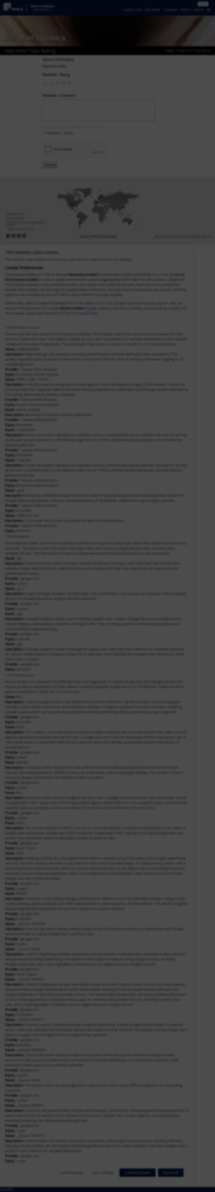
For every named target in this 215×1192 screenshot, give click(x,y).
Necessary (24, 327)
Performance (19, 536)
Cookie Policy (87, 313)
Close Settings (103, 1172)
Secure (21, 675)
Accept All (170, 1172)
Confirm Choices (137, 1172)
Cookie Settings (71, 1172)
